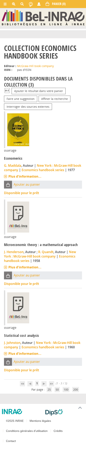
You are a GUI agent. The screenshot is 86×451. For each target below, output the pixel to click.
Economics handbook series (43, 170)
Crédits (58, 430)
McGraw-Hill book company (35, 66)
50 (57, 389)
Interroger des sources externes (28, 107)
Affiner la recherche (54, 99)
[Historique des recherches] (31, 4)
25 (49, 389)
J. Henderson (14, 252)
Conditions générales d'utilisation (27, 430)
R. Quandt (45, 252)
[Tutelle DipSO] (64, 412)
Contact (11, 441)
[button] (8, 184)
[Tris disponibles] (7, 91)
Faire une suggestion (21, 99)
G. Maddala (12, 165)
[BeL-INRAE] (43, 17)
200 (75, 389)
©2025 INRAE (15, 420)
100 (66, 389)
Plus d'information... (24, 176)
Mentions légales (40, 420)
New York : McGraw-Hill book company (40, 254)
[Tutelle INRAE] (22, 411)
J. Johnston (12, 342)
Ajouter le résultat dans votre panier (38, 91)
